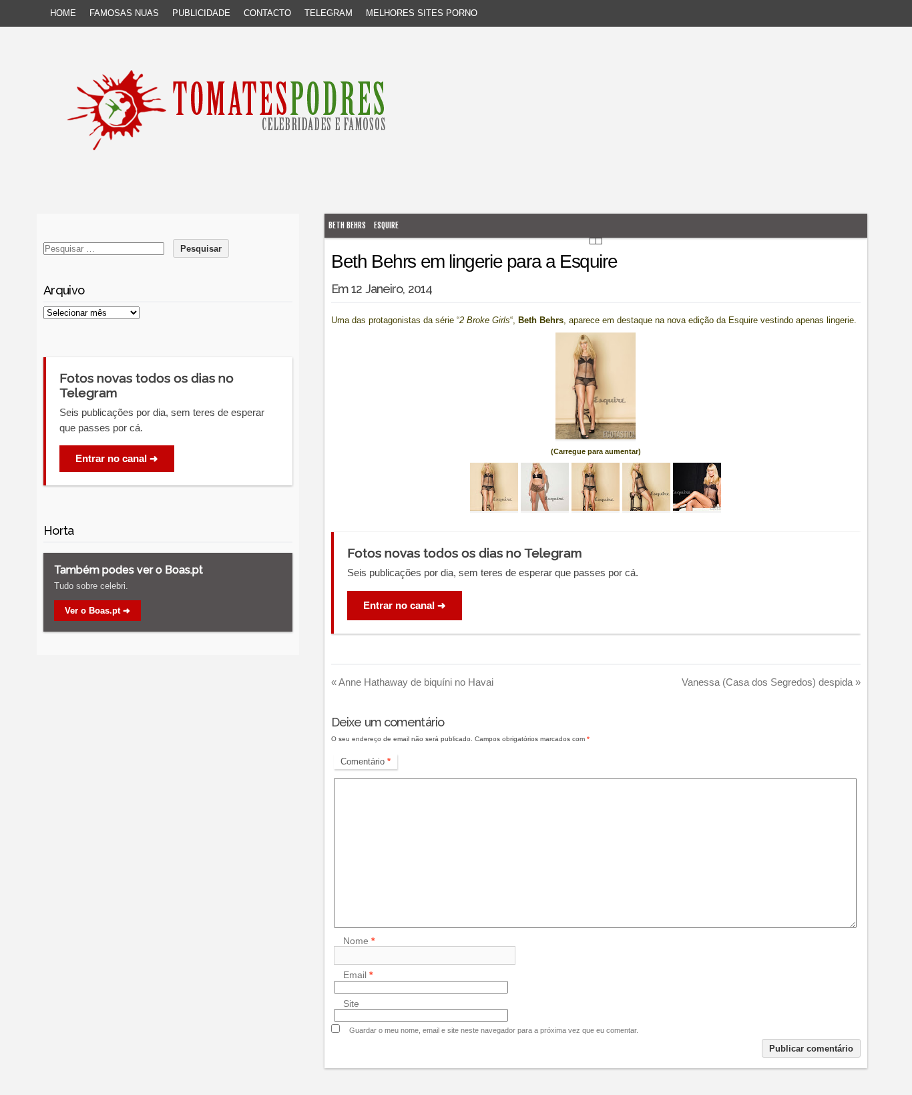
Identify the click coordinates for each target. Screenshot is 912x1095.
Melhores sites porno (421, 13)
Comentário (365, 761)
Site (351, 1003)
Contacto (267, 13)
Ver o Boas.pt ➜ (97, 611)
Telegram (328, 13)
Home (63, 13)
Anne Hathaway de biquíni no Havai (412, 682)
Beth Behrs (347, 225)
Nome (359, 940)
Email (358, 975)
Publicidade (201, 13)
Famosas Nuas (124, 13)
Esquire (386, 225)
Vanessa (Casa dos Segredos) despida (771, 682)
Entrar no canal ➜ (404, 605)
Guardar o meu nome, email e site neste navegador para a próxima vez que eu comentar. (493, 1030)
